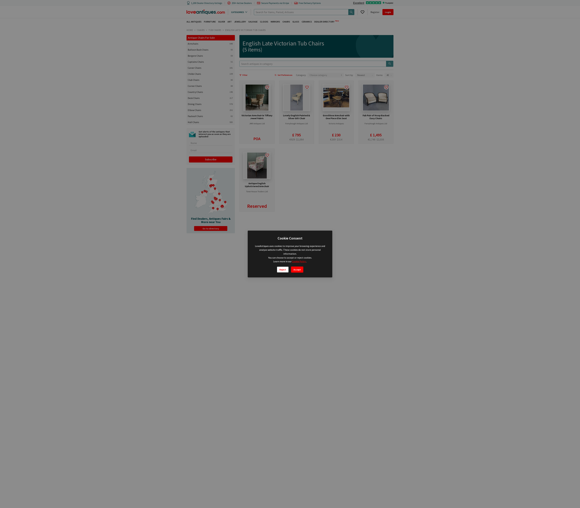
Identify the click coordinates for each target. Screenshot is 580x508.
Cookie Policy (299, 261)
